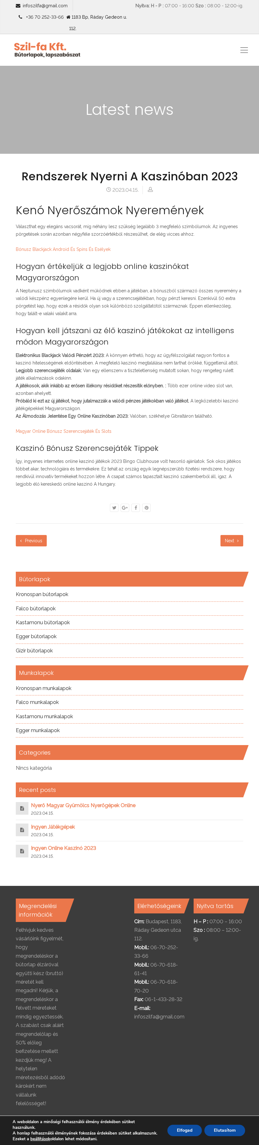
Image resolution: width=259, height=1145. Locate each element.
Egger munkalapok (38, 730)
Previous (33, 540)
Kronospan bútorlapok (42, 594)
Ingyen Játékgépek (53, 827)
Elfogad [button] (184, 1130)
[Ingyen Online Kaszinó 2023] (22, 851)
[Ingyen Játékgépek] (22, 830)
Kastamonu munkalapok (44, 716)
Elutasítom (225, 1130)
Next (230, 540)
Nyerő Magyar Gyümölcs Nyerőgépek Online (83, 805)
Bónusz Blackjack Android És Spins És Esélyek (63, 249)
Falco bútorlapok (36, 609)
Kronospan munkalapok (43, 688)
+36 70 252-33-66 (43, 17)
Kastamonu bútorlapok (43, 622)
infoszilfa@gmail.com (45, 5)
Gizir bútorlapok (34, 651)
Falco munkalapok (37, 702)
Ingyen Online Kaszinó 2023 (63, 848)
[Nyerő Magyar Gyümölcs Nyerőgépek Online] (22, 808)
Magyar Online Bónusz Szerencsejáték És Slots (63, 431)
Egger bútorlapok (36, 636)
